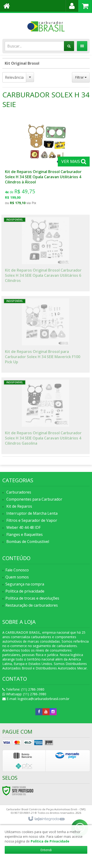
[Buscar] (69, 46)
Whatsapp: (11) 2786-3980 (25, 694)
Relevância (14, 77)
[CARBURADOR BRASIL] (46, 24)
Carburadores (18, 492)
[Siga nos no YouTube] (46, 711)
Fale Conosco (17, 570)
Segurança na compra (24, 584)
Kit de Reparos (19, 506)
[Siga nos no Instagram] (53, 711)
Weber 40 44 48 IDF (23, 527)
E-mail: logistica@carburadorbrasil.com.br (37, 698)
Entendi (46, 850)
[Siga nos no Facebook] (38, 711)
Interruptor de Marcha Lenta (32, 513)
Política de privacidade (24, 591)
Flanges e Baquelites (24, 534)
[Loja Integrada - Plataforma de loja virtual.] (46, 819)
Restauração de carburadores (31, 605)
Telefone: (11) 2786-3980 (24, 689)
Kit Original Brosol (22, 63)
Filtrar (80, 77)
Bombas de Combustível (27, 541)
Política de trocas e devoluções (32, 598)
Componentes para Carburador (34, 499)
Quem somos (17, 577)
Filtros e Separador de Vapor (31, 520)
